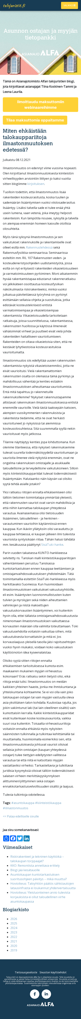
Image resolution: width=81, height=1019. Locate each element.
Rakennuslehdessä (39, 247)
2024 (13, 928)
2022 (13, 937)
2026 (13, 919)
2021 (13, 941)
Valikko (68, 5)
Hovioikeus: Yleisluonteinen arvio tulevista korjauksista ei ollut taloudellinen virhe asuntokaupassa (40, 897)
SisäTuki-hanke (52, 545)
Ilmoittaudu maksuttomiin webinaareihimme (40, 105)
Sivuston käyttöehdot (53, 972)
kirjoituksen (35, 184)
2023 (13, 932)
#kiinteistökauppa (48, 803)
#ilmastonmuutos (15, 808)
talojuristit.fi (14, 5)
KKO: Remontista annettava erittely (35, 865)
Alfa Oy (37, 977)
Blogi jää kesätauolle (25, 870)
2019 (13, 950)
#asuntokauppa (22, 803)
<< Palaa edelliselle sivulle (21, 816)
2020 (13, 946)
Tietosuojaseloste (26, 972)
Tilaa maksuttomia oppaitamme (35, 120)
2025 (13, 923)
